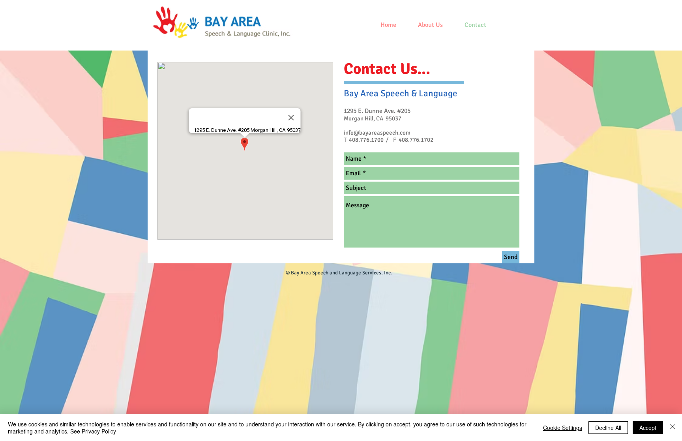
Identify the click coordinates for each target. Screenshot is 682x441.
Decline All (608, 428)
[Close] (672, 427)
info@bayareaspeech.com (377, 132)
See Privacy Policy (93, 431)
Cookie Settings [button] (562, 428)
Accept (647, 428)
